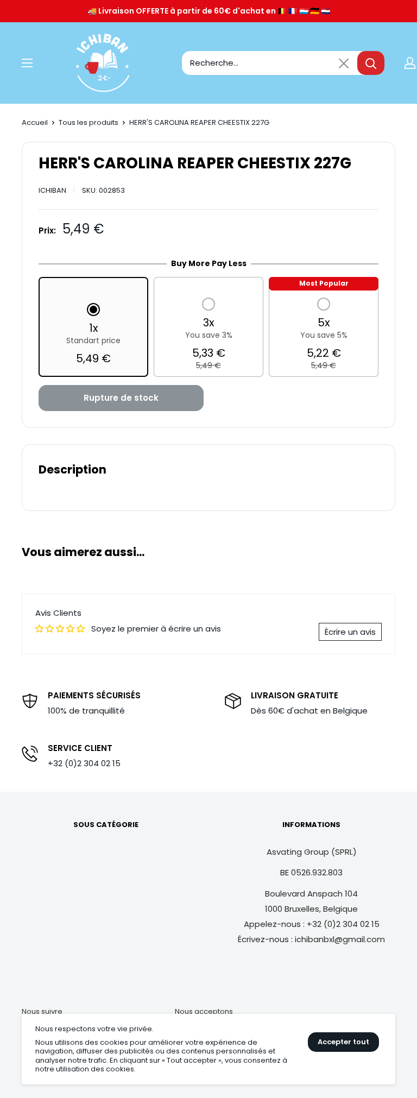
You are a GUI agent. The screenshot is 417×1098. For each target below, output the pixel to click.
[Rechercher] (370, 63)
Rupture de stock (121, 397)
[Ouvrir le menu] (27, 63)
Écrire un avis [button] (350, 632)
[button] (93, 335)
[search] (269, 63)
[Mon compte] (410, 63)
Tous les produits (88, 122)
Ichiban (52, 190)
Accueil (35, 122)
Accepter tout (343, 1042)
